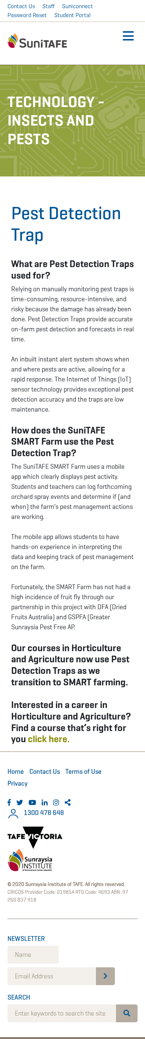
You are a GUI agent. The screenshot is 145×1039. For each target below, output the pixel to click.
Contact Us (21, 6)
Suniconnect (77, 6)
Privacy (17, 783)
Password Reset (27, 15)
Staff (48, 6)
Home (15, 771)
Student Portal (72, 15)
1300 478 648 (43, 813)
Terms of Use (83, 771)
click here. (49, 739)
